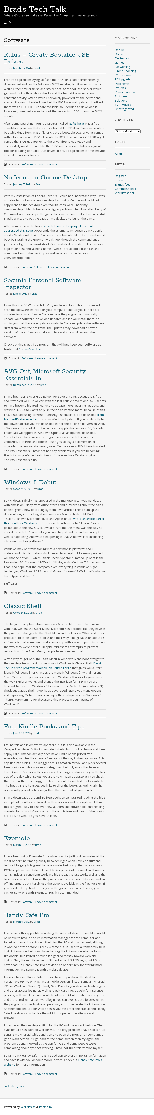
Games (119, 62)
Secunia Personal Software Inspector (42, 283)
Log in (119, 180)
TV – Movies (123, 105)
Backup (120, 50)
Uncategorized (124, 109)
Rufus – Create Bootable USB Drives (47, 58)
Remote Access (125, 92)
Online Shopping (125, 71)
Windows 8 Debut (30, 482)
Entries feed (122, 184)
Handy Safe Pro (26, 915)
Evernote (17, 838)
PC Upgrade (122, 79)
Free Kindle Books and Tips (44, 727)
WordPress (28, 1107)
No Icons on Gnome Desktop (45, 178)
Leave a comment (46, 164)
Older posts (14, 1086)
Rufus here (76, 123)
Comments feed (125, 189)
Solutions (40, 267)
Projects (120, 88)
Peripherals (122, 84)
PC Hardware (123, 75)
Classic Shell (22, 606)
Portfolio (45, 1107)
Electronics (122, 58)
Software (27, 164)
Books (119, 54)
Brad (37, 68)
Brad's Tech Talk (35, 9)
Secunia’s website (31, 349)
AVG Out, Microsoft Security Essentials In (45, 375)
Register (120, 176)
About (119, 154)
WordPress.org (124, 193)
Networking (122, 67)
